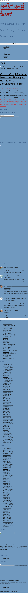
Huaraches (14, 101)
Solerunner (2, 104)
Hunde (4, 339)
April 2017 (5, 398)
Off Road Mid (20, 103)
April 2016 (5, 412)
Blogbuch (5, 331)
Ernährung (5, 336)
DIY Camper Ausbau (8, 334)
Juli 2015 (5, 426)
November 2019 (7, 369)
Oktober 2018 (6, 381)
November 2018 (7, 380)
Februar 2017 (6, 402)
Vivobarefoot (3, 106)
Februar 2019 (6, 378)
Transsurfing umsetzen (8, 353)
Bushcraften (6, 333)
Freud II (5, 101)
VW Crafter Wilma (7, 358)
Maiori (8, 103)
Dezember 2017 (7, 391)
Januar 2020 (6, 366)
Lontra (4, 103)
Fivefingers (24, 99)
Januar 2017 (6, 403)
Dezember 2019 (7, 367)
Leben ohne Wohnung (8, 344)
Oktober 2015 (6, 422)
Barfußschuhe (16, 88)
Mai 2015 (5, 430)
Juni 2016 (5, 409)
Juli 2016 (5, 408)
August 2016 (6, 406)
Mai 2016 (5, 411)
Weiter (16, 97)
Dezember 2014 (7, 437)
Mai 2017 (5, 397)
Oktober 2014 (6, 439)
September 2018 (7, 383)
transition (8, 104)
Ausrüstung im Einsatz (8, 325)
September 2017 (7, 392)
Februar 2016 (6, 416)
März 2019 (5, 377)
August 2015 (6, 425)
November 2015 (7, 420)
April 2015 (5, 431)
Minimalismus (6, 345)
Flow (1, 101)
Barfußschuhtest (12, 99)
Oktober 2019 (6, 370)
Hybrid (18, 101)
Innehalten (5, 341)
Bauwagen (5, 330)
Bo (2, 88)
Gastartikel (5, 338)
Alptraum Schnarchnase (12, 267)
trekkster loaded (23, 104)
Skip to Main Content (5, 0)
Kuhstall (5, 342)
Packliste (5, 349)
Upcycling (5, 356)
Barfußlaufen (6, 327)
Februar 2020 (6, 364)
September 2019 (7, 372)
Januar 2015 (6, 436)
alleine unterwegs (7, 324)
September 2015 (7, 423)
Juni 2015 (5, 428)
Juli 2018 (5, 384)
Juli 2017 (5, 395)
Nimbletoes (13, 103)
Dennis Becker (7, 275)
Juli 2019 (5, 375)
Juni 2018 (5, 386)
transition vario (14, 104)
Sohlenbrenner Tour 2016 (9, 350)
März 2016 (5, 414)
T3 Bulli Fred (6, 352)
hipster (9, 101)
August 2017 (6, 394)
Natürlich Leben (7, 347)
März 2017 (5, 400)
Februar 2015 (6, 434)
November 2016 (7, 405)
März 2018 (5, 389)
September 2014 (7, 440)
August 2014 (6, 442)
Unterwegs (5, 355)
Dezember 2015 (7, 419)
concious (18, 99)
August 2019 (6, 374)
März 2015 (5, 433)
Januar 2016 (6, 417)
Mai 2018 (5, 388)
